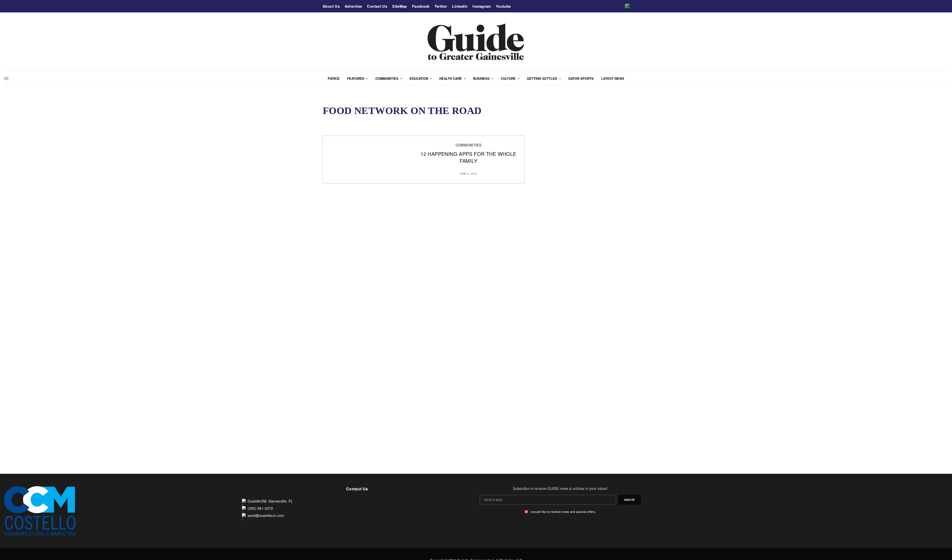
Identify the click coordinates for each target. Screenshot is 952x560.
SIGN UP (629, 500)
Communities (468, 144)
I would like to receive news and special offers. (563, 511)
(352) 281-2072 (260, 508)
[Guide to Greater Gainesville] (476, 42)
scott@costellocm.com (266, 515)
